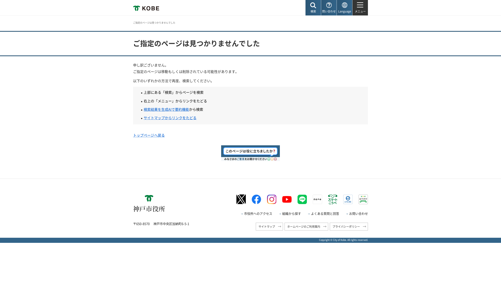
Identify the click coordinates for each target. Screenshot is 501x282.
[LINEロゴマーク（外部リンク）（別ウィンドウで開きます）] (302, 199)
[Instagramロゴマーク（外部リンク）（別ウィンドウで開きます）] (271, 199)
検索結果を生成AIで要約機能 (166, 109)
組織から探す (291, 213)
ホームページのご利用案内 (303, 226)
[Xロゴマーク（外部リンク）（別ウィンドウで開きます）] (241, 199)
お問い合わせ (358, 213)
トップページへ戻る (149, 135)
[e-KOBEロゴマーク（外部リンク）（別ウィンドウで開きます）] (348, 199)
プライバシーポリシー (346, 226)
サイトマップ (267, 226)
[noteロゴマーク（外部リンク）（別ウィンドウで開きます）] (317, 199)
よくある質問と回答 (325, 213)
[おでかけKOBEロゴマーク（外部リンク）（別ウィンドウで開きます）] (363, 199)
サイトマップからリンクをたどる (170, 117)
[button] (313, 7)
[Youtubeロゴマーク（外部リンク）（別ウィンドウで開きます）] (287, 199)
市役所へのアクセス (258, 213)
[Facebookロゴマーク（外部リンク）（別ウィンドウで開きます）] (256, 199)
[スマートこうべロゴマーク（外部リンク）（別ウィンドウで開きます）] (332, 199)
